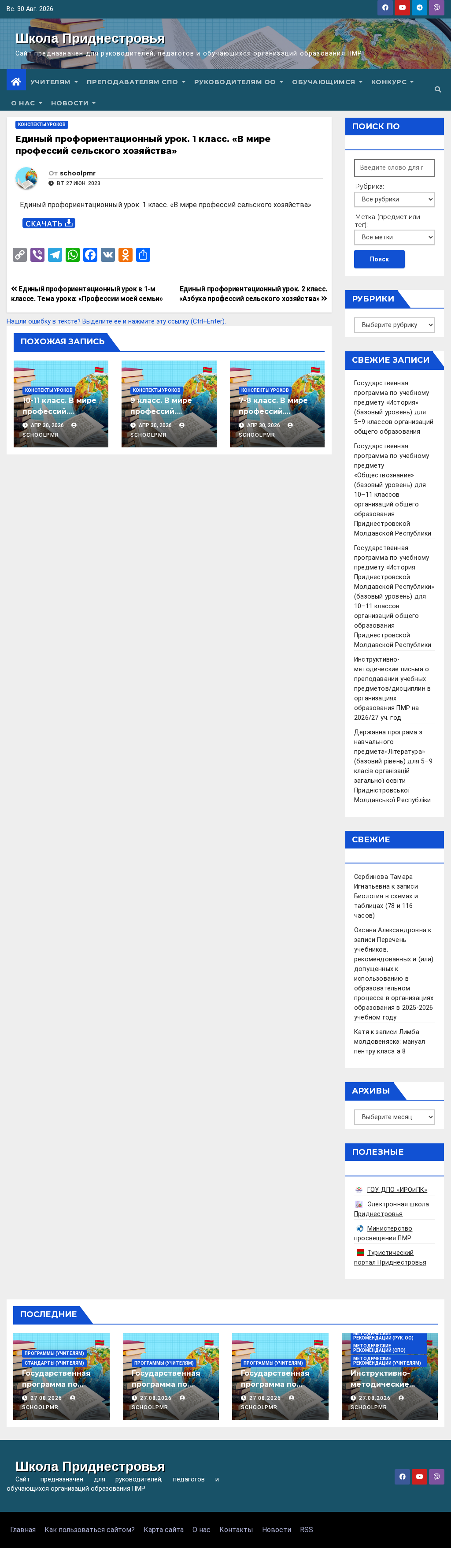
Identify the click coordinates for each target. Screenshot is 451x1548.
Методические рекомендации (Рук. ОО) (383, 1335)
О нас (24, 103)
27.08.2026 (47, 1398)
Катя (361, 1032)
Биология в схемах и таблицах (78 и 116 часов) (386, 906)
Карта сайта (164, 1530)
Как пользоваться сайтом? (89, 1530)
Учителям (51, 82)
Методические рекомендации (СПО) (379, 1348)
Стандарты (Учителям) (54, 1363)
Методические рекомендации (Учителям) (387, 1361)
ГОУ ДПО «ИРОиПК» (397, 1190)
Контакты (236, 1530)
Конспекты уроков (42, 124)
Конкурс (390, 82)
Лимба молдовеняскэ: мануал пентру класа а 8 (389, 1041)
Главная (23, 1530)
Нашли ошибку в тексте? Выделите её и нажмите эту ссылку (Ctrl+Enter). (116, 321)
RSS (306, 1530)
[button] (438, 89)
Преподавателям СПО (134, 82)
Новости (71, 103)
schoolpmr (78, 173)
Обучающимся (324, 82)
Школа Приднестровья (90, 38)
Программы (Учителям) (54, 1353)
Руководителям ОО (236, 82)
